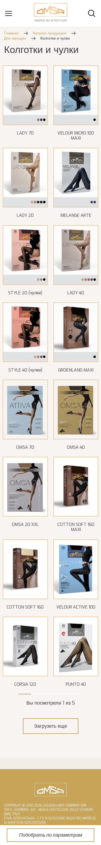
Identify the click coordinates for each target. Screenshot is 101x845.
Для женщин (15, 38)
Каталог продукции (49, 33)
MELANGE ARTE (75, 215)
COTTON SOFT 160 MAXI (75, 527)
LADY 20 (25, 215)
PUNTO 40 (76, 684)
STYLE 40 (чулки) (25, 370)
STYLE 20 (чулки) (25, 293)
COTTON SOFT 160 (25, 607)
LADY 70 (25, 133)
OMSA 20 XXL (25, 524)
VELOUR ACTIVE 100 (75, 607)
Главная (11, 33)
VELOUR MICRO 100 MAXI (75, 135)
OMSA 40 (76, 447)
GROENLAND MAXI (75, 370)
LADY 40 (75, 293)
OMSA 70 (25, 447)
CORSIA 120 (25, 684)
